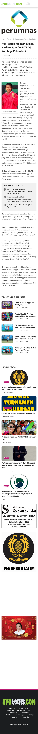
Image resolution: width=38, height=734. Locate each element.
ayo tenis (25, 724)
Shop (30, 710)
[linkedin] (19, 291)
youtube (26, 717)
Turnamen (7, 408)
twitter (8, 715)
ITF (17, 307)
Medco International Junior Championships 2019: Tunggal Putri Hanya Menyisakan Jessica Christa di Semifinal (19, 199)
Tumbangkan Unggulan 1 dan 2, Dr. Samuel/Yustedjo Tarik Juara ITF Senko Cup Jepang (25, 304)
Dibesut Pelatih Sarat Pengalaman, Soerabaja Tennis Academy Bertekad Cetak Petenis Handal (17, 493)
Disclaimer (10, 710)
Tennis (9, 39)
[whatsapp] (11, 291)
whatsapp (20, 715)
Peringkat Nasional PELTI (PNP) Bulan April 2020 (19, 438)
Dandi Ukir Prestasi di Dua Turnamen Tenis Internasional (25, 349)
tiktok (31, 715)
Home (3, 39)
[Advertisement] (19, 594)
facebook (25, 713)
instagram (14, 717)
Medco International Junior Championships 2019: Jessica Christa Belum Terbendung (19, 191)
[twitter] (7, 291)
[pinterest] (15, 291)
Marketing (21, 710)
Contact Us (13, 712)
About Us (12, 708)
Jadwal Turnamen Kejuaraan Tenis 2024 (18, 413)
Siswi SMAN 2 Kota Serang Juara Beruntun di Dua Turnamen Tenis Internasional (25, 338)
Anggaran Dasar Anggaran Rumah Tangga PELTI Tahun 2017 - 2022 (19, 388)
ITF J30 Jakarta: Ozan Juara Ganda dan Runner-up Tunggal (25, 326)
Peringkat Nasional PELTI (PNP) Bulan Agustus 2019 (20, 206)
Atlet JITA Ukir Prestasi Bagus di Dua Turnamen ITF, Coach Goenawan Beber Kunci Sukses (24, 315)
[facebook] (3, 291)
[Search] (32, 3)
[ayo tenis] (12, 5)
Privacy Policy (24, 708)
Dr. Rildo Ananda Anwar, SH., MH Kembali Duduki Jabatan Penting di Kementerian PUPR (18, 465)
